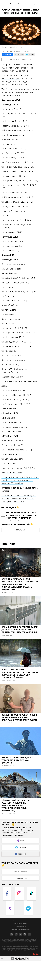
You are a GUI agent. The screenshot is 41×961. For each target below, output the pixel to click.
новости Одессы (14, 472)
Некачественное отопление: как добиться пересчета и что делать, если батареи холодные (19, 629)
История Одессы (24, 4)
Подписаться (22, 878)
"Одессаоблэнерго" (10, 78)
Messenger (22, 854)
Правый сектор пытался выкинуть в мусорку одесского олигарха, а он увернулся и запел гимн (18, 498)
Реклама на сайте (21, 926)
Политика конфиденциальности (20, 929)
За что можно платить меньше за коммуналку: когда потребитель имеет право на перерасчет (22, 515)
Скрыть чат (20, 530)
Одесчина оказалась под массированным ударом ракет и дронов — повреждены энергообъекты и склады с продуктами (19, 584)
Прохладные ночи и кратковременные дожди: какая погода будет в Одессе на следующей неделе (19, 673)
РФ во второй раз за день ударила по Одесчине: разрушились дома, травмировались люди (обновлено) (15, 805)
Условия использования (20, 921)
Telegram (22, 847)
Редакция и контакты (20, 923)
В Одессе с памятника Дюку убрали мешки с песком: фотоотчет (17, 760)
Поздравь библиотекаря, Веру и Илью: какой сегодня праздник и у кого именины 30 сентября (20, 480)
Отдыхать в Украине (8, 4)
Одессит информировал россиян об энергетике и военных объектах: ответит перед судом (19, 717)
